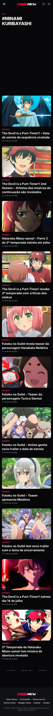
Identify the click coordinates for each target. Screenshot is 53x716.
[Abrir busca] (43, 4)
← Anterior (10, 670)
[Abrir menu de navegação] (4, 4)
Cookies (37, 703)
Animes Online (10, 703)
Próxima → (43, 670)
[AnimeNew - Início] (26, 4)
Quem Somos (11, 699)
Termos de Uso (39, 699)
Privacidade (25, 699)
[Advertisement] (26, 64)
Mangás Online (24, 703)
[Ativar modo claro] (49, 4)
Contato (46, 703)
